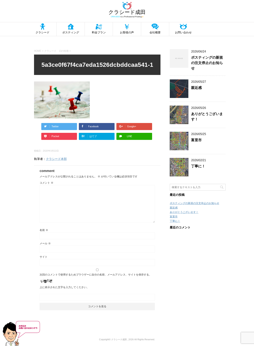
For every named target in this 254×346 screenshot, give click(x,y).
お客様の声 (127, 32)
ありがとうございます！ (184, 212)
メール (45, 243)
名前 (44, 230)
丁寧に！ (198, 166)
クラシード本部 (56, 158)
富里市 (196, 140)
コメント (46, 182)
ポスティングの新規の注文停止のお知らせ (207, 62)
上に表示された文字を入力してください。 (64, 287)
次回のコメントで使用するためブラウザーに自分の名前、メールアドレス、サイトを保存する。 (96, 274)
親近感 (196, 88)
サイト (43, 256)
